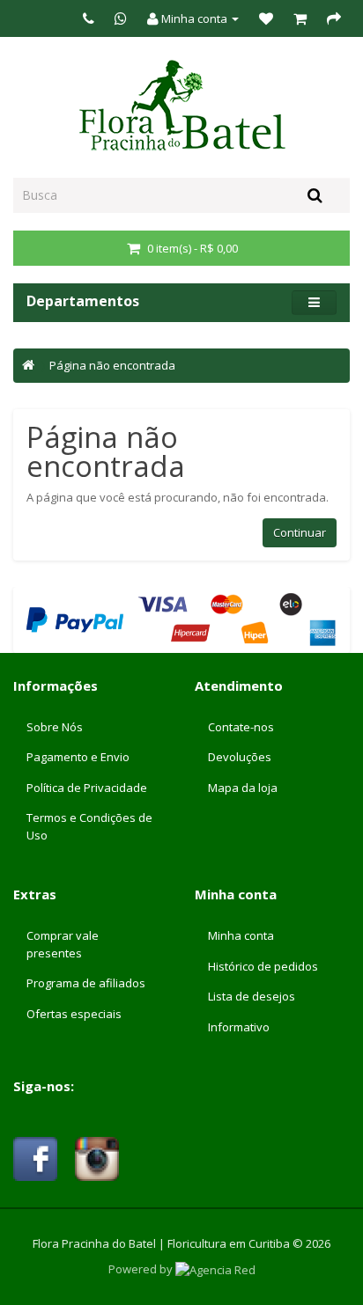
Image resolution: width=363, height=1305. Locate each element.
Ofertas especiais (74, 1014)
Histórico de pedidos (263, 966)
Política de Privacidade (86, 787)
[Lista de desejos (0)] (266, 18)
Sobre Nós (54, 727)
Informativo (239, 1027)
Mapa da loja (243, 787)
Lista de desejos (251, 996)
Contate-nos (241, 727)
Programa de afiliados (85, 983)
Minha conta (241, 935)
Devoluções (239, 757)
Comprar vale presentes (62, 944)
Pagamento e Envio (78, 757)
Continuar (299, 532)
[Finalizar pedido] (334, 18)
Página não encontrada (112, 365)
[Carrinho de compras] (300, 18)
